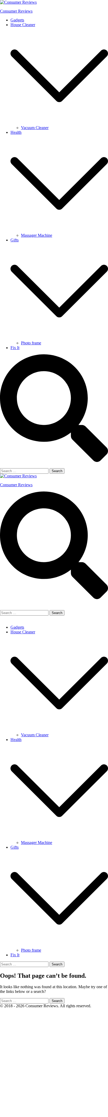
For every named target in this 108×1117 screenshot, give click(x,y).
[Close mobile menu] (2, 618)
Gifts (14, 240)
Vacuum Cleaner (34, 127)
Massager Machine (36, 235)
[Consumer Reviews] (18, 2)
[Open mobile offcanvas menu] (2, 607)
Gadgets (17, 20)
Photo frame (31, 343)
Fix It (14, 347)
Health (15, 132)
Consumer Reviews (16, 11)
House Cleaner (22, 24)
